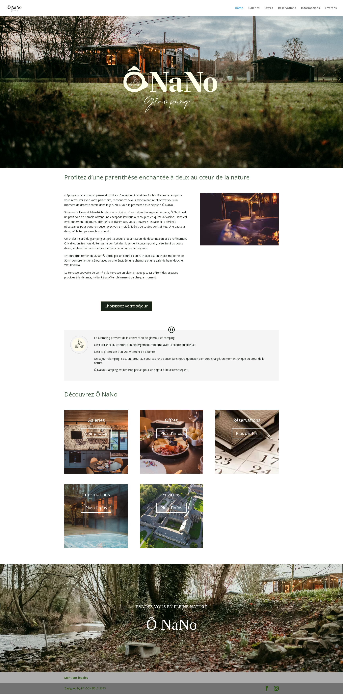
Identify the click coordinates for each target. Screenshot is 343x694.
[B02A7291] (239, 244)
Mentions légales (76, 677)
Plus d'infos (171, 433)
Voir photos (96, 433)
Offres (269, 8)
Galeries (253, 8)
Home (239, 8)
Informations (310, 8)
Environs (331, 8)
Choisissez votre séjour (126, 306)
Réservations (287, 8)
